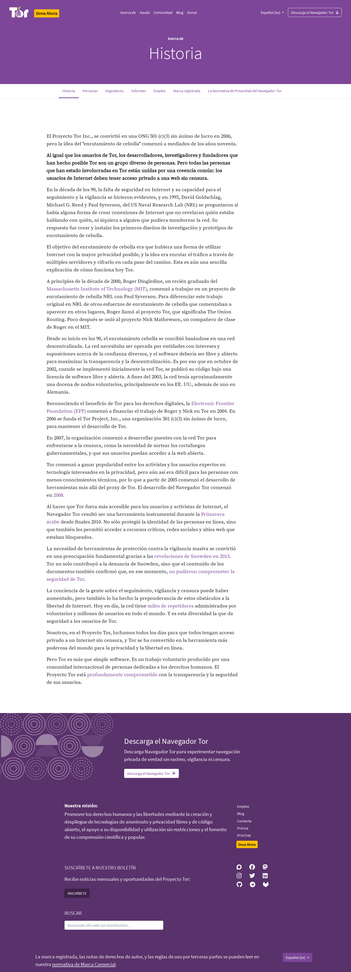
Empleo (160, 90)
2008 (58, 495)
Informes (138, 90)
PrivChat (244, 835)
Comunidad (163, 12)
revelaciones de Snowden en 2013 (191, 556)
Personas (90, 90)
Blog (179, 12)
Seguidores (114, 90)
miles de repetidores (171, 606)
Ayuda (145, 12)
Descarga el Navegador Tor (312, 12)
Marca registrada (186, 90)
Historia (70, 90)
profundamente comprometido (122, 675)
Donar (192, 12)
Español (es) (271, 12)
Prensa (242, 828)
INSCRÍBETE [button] (77, 893)
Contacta (244, 821)
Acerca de (128, 12)
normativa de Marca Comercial (84, 964)
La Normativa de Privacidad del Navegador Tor (245, 90)
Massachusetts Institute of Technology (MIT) (97, 289)
